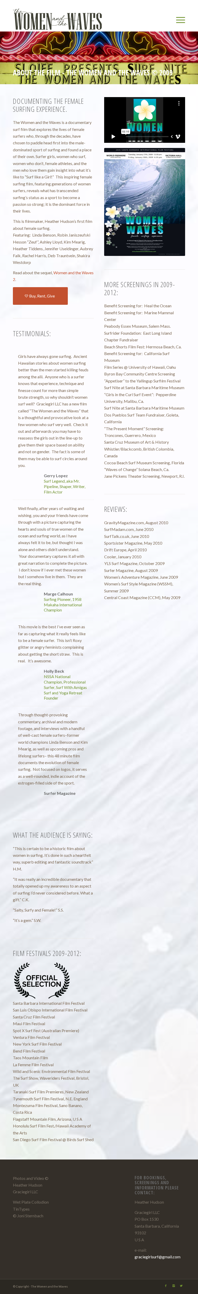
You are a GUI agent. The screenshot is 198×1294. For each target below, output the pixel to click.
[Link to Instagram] (173, 1286)
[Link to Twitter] (181, 1286)
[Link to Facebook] (166, 1286)
